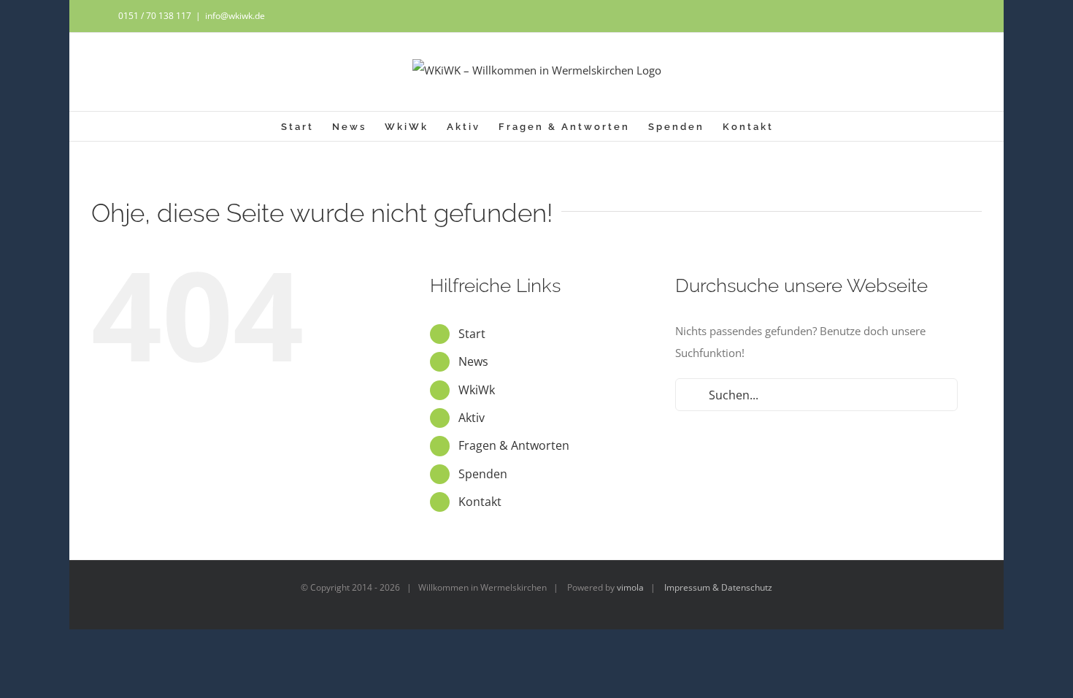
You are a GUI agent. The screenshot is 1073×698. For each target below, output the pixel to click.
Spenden (482, 474)
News (473, 361)
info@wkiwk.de (235, 15)
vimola (630, 587)
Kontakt (479, 502)
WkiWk (476, 390)
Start (471, 334)
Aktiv (471, 418)
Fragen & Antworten (513, 445)
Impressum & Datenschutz (718, 587)
